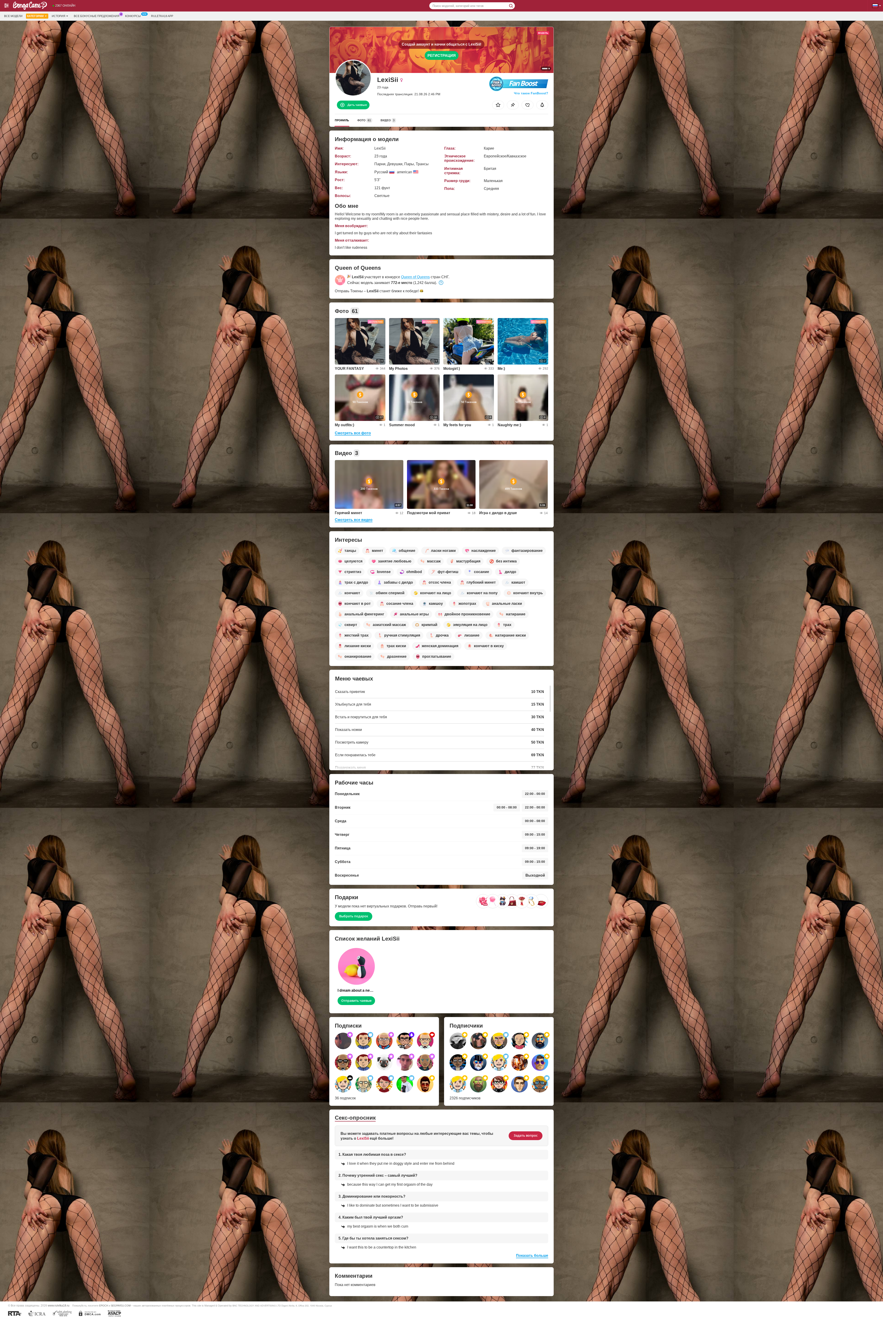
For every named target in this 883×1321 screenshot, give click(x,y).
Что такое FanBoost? (531, 93)
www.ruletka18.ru (58, 1305)
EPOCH (103, 1305)
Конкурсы (133, 16)
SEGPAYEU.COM (121, 1305)
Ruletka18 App (162, 16)
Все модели (13, 16)
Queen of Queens (415, 277)
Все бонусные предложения (96, 16)
